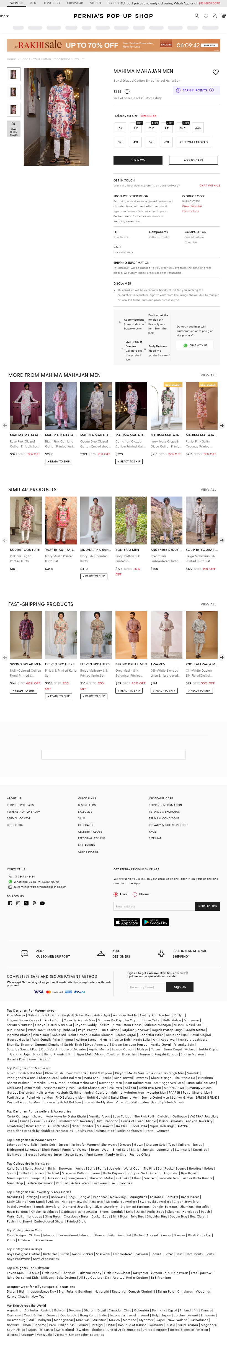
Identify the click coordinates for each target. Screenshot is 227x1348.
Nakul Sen (193, 1025)
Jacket (156, 1254)
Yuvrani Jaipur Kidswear (169, 1273)
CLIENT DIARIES (88, 851)
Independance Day (42, 1291)
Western (150, 1178)
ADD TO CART (193, 160)
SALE (81, 818)
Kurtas (80, 1168)
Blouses (31, 1154)
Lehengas (14, 1144)
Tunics (197, 1144)
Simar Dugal (173, 1049)
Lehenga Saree (51, 1154)
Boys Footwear (18, 1258)
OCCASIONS (86, 844)
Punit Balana (110, 1030)
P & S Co (33, 1273)
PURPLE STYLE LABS (20, 805)
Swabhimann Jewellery (76, 1121)
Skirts (135, 1149)
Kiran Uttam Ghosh (127, 1025)
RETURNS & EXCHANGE (164, 811)
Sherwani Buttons (75, 1173)
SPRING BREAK (206, 1097)
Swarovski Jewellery (155, 1201)
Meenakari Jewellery (121, 1201)
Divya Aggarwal (97, 1044)
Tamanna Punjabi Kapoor (159, 1054)
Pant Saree (94, 1154)
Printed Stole (76, 1221)
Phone (144, 894)
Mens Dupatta (17, 1178)
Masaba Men (156, 1092)
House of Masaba (73, 1049)
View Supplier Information (192, 208)
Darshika (39, 1082)
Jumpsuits (164, 1149)
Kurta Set (124, 1235)
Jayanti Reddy (86, 1025)
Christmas (185, 1291)
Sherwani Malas (101, 1178)
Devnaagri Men (110, 1082)
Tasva (11, 1073)
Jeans (96, 1173)
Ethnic (136, 1178)
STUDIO (95, 3)
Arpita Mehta (99, 1049)
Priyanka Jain (184, 1044)
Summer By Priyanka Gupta (119, 1020)
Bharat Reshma (18, 1082)
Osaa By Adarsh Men (79, 1020)
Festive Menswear (39, 1183)
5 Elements (105, 1126)
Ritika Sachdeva (129, 1130)
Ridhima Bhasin (18, 1035)
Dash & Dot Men (30, 1073)
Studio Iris (129, 1054)
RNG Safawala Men (70, 1097)
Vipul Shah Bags (162, 1126)
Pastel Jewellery (19, 1206)
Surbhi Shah (73, 1044)
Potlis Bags (155, 1211)
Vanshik (193, 1073)
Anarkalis (31, 1144)
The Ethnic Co (184, 1078)
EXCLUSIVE (85, 811)
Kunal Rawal (123, 1078)
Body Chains (16, 1201)
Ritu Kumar (41, 1035)
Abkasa (130, 1087)
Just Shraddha (107, 1121)
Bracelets (58, 1197)
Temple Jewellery (47, 1206)
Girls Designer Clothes (23, 1235)
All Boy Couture (90, 1277)
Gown (138, 1144)
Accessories (56, 1178)
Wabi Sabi (92, 1078)
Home (11, 59)
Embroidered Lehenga (75, 1235)
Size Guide (148, 115)
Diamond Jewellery (77, 1206)
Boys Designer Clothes (23, 1254)
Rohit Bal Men (70, 1078)
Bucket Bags (101, 1216)
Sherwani (65, 1168)
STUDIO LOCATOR (19, 818)
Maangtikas (138, 1197)
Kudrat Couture (96, 1092)
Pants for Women (75, 1149)
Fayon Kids (15, 1273)
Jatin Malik (32, 1087)
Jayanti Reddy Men (98, 1102)
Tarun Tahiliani (177, 1035)
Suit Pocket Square (172, 1168)
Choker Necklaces (44, 1211)
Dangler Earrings (165, 1206)
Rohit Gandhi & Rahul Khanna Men (112, 1097)
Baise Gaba (152, 1020)
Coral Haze (138, 1126)
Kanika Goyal (161, 1044)
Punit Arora (15, 1097)
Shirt (179, 1254)
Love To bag (122, 1116)
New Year (39, 1296)
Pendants (96, 1201)
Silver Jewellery (106, 1206)
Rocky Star (53, 1020)
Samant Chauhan (48, 1044)
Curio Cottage (18, 1116)
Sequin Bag (178, 1216)
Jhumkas (187, 1206)
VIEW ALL (208, 375)
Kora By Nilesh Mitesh (167, 1102)
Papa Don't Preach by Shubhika (51, 1030)
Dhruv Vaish (54, 1073)
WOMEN (16, 3)
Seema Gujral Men (155, 1097)
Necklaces (14, 1197)
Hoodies (195, 1168)
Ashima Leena (86, 1039)
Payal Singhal (200, 1035)
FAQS (152, 831)
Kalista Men (45, 1092)
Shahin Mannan (192, 1054)
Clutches (173, 1211)
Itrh (71, 1054)
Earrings (31, 1197)
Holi (22, 1291)
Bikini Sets (120, 1149)
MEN (33, 3)
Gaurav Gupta (18, 1039)
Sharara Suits (104, 1235)
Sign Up (180, 987)
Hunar (24, 1121)
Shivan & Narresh (19, 1025)
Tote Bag (137, 1216)
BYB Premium (161, 1277)
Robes (208, 1168)
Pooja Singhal (62, 1015)
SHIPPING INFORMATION (165, 805)
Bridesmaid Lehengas (23, 1149)
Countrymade (76, 1073)
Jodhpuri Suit (137, 1173)
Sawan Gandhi (123, 1049)
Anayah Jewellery (199, 1121)
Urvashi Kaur (16, 1059)
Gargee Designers (20, 1092)
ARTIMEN (115, 1087)
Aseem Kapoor (40, 1059)
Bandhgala (189, 1173)
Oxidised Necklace (75, 1211)
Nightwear (15, 1154)
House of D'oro (132, 1121)
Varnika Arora (99, 1116)
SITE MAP (155, 838)
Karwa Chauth (18, 1296)
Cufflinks (123, 1178)
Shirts (51, 1168)
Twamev (141, 1078)
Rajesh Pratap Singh (167, 1030)
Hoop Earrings (18, 1211)
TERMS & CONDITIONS (164, 818)
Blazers (39, 1173)
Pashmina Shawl (19, 1221)
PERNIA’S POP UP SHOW (23, 811)
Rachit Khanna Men (92, 1087)
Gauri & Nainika (60, 1025)
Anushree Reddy (125, 1015)
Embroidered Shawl (49, 1221)
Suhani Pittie (105, 1130)
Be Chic (122, 1126)
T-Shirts (25, 1173)
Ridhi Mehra (172, 1020)
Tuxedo (155, 1173)
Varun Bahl (122, 1039)
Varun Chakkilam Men (132, 1102)
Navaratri (102, 1291)
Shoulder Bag (157, 1216)
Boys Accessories (46, 1258)
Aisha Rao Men (150, 1087)
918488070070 (209, 3)
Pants (102, 1168)
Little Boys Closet (117, 1273)
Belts (129, 1211)
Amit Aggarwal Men (169, 1082)
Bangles (85, 1197)
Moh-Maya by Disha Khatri (66, 1116)
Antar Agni (102, 1015)
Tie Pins (149, 1168)
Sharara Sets (156, 1144)
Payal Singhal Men (196, 1092)
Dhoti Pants (50, 1149)
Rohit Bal (59, 1035)
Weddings (203, 1291)
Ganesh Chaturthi (141, 1291)
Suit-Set (53, 1173)
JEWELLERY (52, 3)
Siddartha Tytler (151, 1035)
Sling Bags (53, 1216)
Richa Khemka (55, 1054)
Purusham (205, 1078)
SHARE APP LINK (207, 905)
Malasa (190, 1049)
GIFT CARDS (86, 825)
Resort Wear (100, 1149)
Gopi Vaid (49, 1049)
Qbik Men (14, 1087)
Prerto (149, 1130)
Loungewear (77, 1178)
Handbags (190, 1211)
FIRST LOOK (116, 3)
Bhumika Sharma (20, 1044)
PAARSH (174, 1092)
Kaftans (184, 1144)
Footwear (99, 1183)
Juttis (140, 1211)
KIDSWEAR (75, 3)
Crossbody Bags (76, 1216)
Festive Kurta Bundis (197, 1178)
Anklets (53, 1201)
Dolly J (179, 1015)
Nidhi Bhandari (83, 1126)
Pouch (205, 1211)
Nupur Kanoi (16, 1030)
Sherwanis (109, 1144)
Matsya (142, 1049)
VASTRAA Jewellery (204, 1116)
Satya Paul (83, 1015)
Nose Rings (118, 1197)
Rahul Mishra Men (40, 1097)
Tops (172, 1144)
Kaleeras (156, 1197)
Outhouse (179, 1116)
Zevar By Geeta (44, 1121)
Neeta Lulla (141, 1039)
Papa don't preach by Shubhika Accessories (40, 1130)
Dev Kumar (56, 1082)
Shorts (11, 1173)
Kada (93, 1211)
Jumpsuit (38, 1178)
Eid (61, 1291)
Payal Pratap (88, 1030)
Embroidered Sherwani (130, 1254)
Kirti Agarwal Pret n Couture (126, 1277)
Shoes (104, 1211)
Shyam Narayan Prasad (130, 1044)
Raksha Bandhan (79, 1291)
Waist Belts (15, 1216)
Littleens (47, 1277)
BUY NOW (138, 160)
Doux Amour (35, 1126)
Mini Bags (120, 1216)
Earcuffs (172, 1197)
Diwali (11, 1291)
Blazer (168, 1254)
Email (124, 894)
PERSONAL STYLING (91, 838)
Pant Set (62, 1183)
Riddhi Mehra (195, 1030)
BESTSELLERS (87, 805)
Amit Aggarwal (164, 1039)
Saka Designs (66, 1277)
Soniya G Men (182, 1097)
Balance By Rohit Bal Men (62, 1102)
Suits (91, 1168)
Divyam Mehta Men (129, 1073)
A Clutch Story (58, 1126)
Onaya (40, 1025)
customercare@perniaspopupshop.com (40, 886)
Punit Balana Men (138, 1082)
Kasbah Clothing (69, 1092)
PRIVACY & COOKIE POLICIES (169, 825)
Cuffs (44, 1197)
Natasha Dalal (38, 1015)
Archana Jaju (20, 1054)
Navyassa (140, 1273)
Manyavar (191, 1020)
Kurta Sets (48, 1144)
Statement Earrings (134, 1206)
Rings (72, 1197)
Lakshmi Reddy (90, 1273)
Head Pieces (190, 1197)
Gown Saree (74, 1154)
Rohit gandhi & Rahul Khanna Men (32, 1078)
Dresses (125, 1144)
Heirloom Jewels (74, 1201)
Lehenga (49, 1235)
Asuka (106, 1078)
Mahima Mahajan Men (143, 71)
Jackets (148, 1149)
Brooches (125, 1183)
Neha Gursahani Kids (23, 1277)
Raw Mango (16, 1015)
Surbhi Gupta (208, 1049)
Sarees (63, 1144)
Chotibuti (68, 1273)
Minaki (151, 1121)
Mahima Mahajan (158, 1025)
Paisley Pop (84, 1130)
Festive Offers (140, 1154)
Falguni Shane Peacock (24, 1020)
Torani (156, 1049)
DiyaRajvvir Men (199, 1087)
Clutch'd (164, 1116)
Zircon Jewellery (186, 1201)
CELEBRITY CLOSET (91, 831)
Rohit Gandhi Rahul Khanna (52, 1039)
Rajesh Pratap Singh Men (165, 1073)
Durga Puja (166, 1291)
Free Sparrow (201, 1273)
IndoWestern (169, 1178)
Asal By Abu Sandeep (156, 1015)
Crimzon (163, 1130)
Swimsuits (182, 1149)
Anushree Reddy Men (59, 1087)
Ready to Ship (116, 1154)
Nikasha (106, 1039)
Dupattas (200, 1149)
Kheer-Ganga (161, 1078)
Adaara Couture (106, 1054)
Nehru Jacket (35, 1168)
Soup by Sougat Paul (22, 1049)
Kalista (105, 1025)
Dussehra (119, 1291)
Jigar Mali (84, 1054)
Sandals (117, 1211)
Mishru (179, 1025)
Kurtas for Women (85, 1144)
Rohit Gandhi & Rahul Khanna (90, 1035)
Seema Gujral (125, 1035)
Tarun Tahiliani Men (200, 1082)
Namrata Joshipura (193, 1039)
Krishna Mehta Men (82, 1082)
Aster (13, 1121)
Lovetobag (15, 1126)
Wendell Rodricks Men (23, 1102)
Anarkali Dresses (158, 1235)
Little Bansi (50, 1273)
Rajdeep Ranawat (135, 1030)
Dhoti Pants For (199, 1235)
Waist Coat (132, 1168)
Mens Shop (15, 1183)
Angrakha (171, 1173)
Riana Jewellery (171, 1121)
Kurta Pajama (113, 1173)
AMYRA (182, 1126)
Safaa (37, 1054)
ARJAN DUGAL (174, 1087)
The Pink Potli (145, 1116)
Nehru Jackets (82, 1254)
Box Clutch (198, 1216)
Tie (112, 1183)
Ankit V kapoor (100, 1073)
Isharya (37, 1116)
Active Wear (80, 1183)
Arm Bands (37, 1201)
